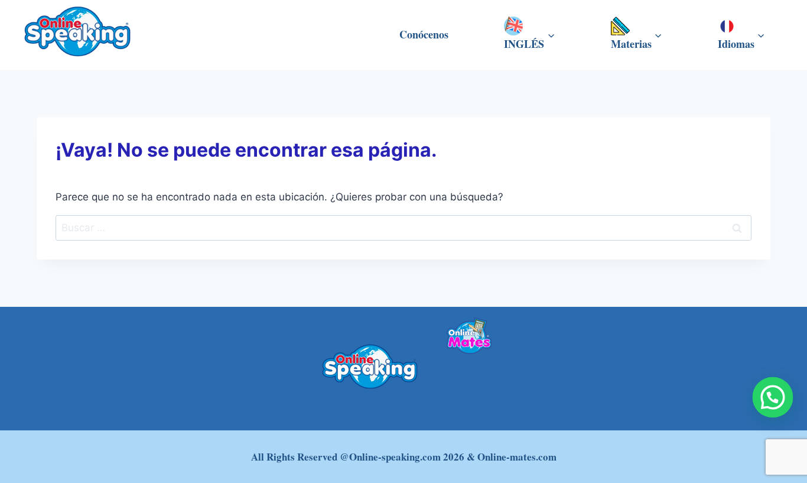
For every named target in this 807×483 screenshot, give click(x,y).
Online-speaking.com (395, 456)
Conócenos (423, 34)
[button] (773, 397)
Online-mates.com (517, 456)
